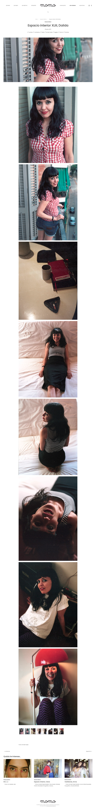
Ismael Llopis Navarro (51, 806)
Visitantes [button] (33, 5)
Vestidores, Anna (71, 782)
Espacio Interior (48, 21)
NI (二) (6, 782)
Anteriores (7, 751)
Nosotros (82, 5)
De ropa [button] (8, 5)
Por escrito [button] (63, 5)
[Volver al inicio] (48, 5)
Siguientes (88, 751)
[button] (48, 12)
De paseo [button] (16, 5)
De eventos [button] (24, 5)
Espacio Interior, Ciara (42, 782)
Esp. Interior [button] (73, 5)
